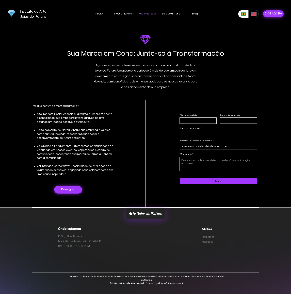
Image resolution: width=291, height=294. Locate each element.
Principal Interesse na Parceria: (196, 140)
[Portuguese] (243, 14)
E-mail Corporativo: (190, 128)
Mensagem (186, 154)
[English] (253, 14)
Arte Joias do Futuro (145, 213)
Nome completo (188, 115)
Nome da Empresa (230, 115)
